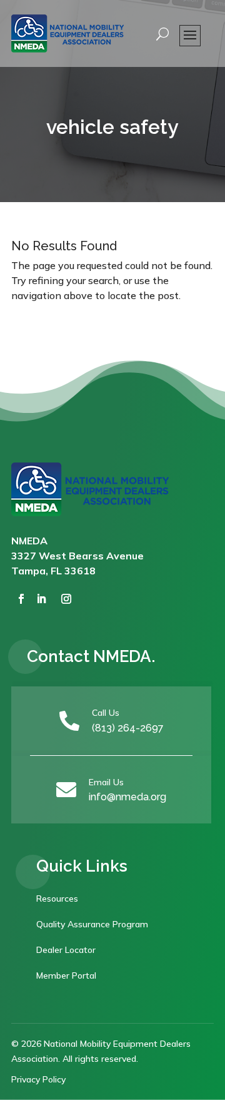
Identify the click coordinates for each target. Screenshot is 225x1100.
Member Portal (66, 975)
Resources (57, 898)
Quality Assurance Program (92, 924)
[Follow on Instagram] (66, 599)
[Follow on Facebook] (21, 599)
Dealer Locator (66, 949)
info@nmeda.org (127, 797)
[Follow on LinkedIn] (41, 599)
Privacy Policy (38, 1079)
